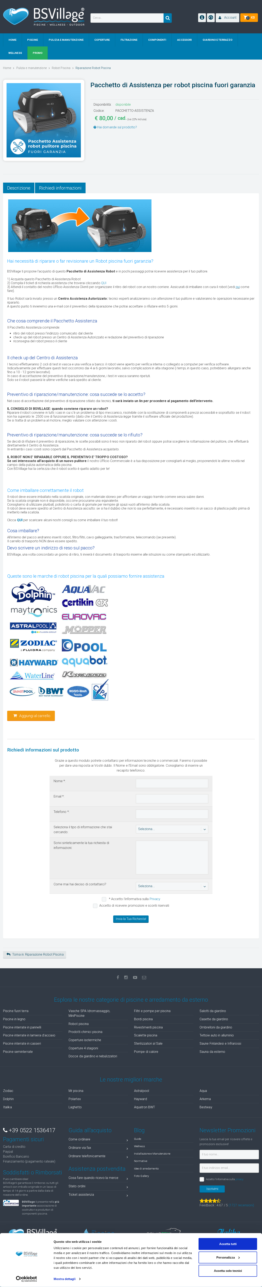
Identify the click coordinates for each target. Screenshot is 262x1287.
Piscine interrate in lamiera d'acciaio (29, 1035)
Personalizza (225, 1257)
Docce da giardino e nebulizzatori (93, 1056)
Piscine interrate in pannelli (22, 1027)
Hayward (140, 1099)
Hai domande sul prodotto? (116, 127)
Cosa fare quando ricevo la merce (93, 1178)
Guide (137, 1138)
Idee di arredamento (146, 1168)
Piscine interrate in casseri (22, 1043)
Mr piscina (76, 1091)
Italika (7, 1107)
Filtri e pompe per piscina (152, 1011)
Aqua (203, 1091)
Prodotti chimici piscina (85, 1032)
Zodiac (8, 1091)
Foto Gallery (141, 1175)
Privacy (155, 899)
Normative (140, 1161)
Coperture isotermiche (85, 1040)
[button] (227, 17)
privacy (239, 1179)
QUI (103, 283)
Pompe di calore (146, 1052)
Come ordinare (79, 1139)
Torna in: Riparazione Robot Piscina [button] (38, 954)
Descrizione (18, 188)
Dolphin (8, 1099)
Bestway (206, 1107)
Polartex (75, 1099)
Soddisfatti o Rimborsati (32, 1172)
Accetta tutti (228, 1244)
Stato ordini (77, 1186)
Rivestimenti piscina (148, 1027)
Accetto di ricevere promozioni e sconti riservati (134, 905)
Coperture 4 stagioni (83, 1048)
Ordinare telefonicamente (87, 1156)
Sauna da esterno (212, 1052)
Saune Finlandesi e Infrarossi (220, 1043)
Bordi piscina (143, 1019)
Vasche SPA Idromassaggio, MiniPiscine (89, 1013)
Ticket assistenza (81, 1195)
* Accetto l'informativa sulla (134, 899)
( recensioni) (241, 1205)
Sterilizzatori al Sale (148, 1043)
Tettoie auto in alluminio (217, 1035)
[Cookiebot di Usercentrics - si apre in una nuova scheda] (26, 1279)
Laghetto (75, 1107)
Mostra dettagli (65, 1279)
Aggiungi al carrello (34, 716)
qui (238, 287)
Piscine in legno (14, 1019)
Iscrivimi (212, 1189)
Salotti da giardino (213, 1011)
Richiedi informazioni (60, 188)
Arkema (205, 1099)
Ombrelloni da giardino (216, 1027)
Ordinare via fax (80, 1148)
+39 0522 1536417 (31, 1130)
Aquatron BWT (144, 1107)
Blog (139, 1130)
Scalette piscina (145, 1035)
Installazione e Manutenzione (152, 1153)
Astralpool (141, 1091)
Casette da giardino (214, 1019)
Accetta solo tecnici (228, 1270)
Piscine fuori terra (15, 1011)
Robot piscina (79, 1024)
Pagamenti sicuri (23, 1139)
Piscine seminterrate (18, 1052)
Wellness (139, 1146)
